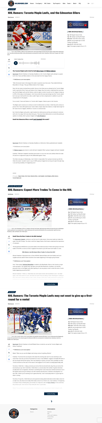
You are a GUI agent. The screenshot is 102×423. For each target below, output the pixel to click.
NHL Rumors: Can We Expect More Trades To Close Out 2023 (38, 252)
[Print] (9, 74)
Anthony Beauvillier (28, 264)
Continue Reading (51, 284)
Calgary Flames (21, 176)
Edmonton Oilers (34, 176)
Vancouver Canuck (20, 239)
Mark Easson (11, 17)
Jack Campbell (37, 119)
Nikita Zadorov (51, 71)
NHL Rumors (12, 9)
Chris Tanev (40, 71)
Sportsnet (15, 74)
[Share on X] (9, 67)
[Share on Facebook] (9, 64)
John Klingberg (41, 116)
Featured (11, 186)
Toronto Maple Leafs (17, 178)
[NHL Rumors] (18, 3)
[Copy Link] (9, 71)
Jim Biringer (10, 194)
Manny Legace (18, 150)
